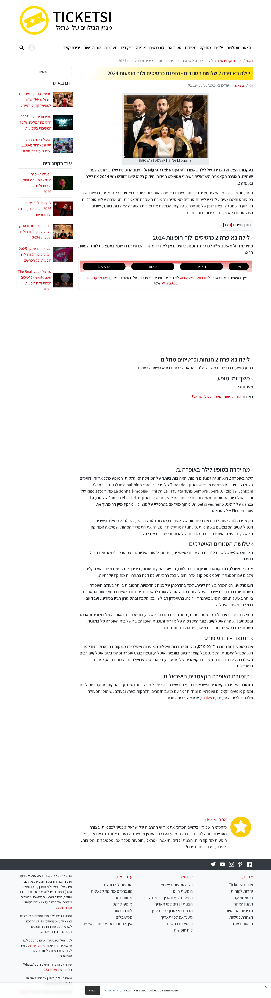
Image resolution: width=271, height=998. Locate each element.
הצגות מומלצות (238, 47)
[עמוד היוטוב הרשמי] (222, 864)
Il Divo (206, 698)
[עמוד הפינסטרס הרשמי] (240, 864)
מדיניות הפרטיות (239, 910)
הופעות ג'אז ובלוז (118, 884)
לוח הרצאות (122, 910)
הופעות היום (183, 891)
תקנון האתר (243, 904)
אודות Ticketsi (241, 884)
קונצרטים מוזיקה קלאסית (111, 891)
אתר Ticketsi (214, 819)
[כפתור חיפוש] (21, 47)
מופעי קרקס (122, 904)
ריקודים (127, 47)
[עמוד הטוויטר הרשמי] (213, 864)
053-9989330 (53, 969)
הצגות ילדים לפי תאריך (174, 904)
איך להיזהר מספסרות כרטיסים (107, 923)
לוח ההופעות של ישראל (195, 277)
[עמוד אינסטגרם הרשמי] (231, 864)
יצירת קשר (71, 47)
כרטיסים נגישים (180, 923)
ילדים (218, 47)
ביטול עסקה (243, 897)
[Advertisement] (186, 19)
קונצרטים (156, 47)
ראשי (249, 60)
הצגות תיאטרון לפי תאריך (172, 910)
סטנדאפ (174, 47)
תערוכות (110, 47)
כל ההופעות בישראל (176, 884)
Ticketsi (239, 85)
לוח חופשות (183, 930)
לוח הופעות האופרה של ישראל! (216, 396)
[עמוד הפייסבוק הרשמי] (249, 864)
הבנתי (92, 990)
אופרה (141, 47)
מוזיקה (205, 47)
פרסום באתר (242, 923)
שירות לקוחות (242, 891)
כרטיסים (45, 71)
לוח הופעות (92, 47)
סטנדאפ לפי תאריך (177, 917)
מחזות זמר (123, 897)
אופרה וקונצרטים (230, 60)
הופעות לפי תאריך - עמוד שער (168, 897)
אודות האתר (64, 907)
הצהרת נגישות (241, 917)
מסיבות (190, 47)
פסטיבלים (124, 917)
